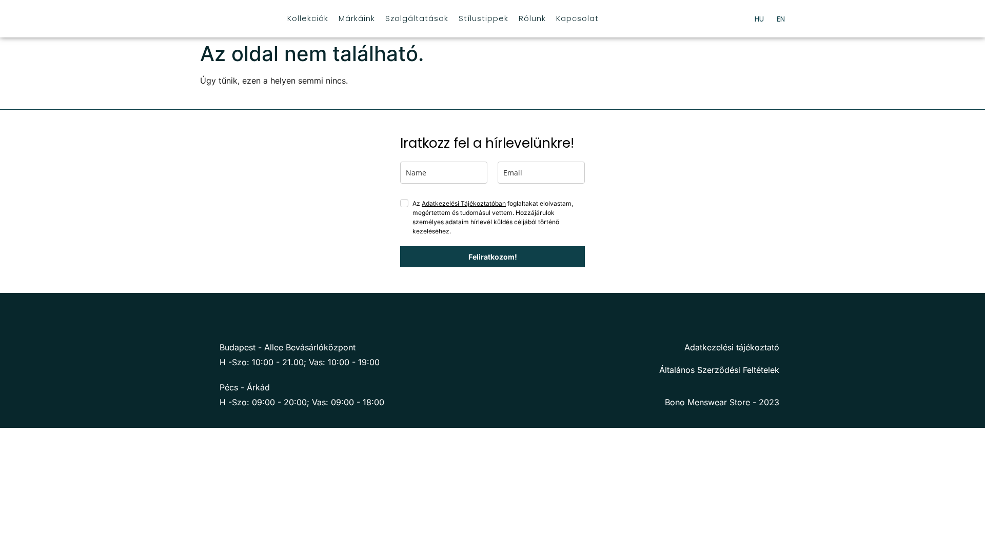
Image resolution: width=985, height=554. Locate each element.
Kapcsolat (577, 18)
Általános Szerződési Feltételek (719, 370)
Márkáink (357, 18)
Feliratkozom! (492, 256)
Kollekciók (307, 18)
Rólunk (532, 18)
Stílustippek (483, 18)
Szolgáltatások (416, 18)
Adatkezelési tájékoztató (731, 347)
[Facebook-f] (211, 319)
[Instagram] (232, 319)
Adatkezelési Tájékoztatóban (464, 203)
